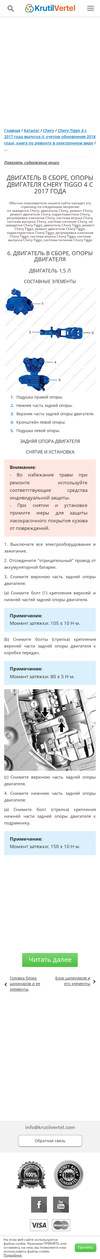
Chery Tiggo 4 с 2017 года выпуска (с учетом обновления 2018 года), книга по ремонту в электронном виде (50, 137)
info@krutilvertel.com (50, 1127)
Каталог (31, 130)
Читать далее (50, 959)
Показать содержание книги (31, 162)
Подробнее (13, 1255)
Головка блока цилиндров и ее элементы (25, 983)
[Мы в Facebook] (39, 1205)
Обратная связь (50, 1140)
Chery (48, 130)
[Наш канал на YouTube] (61, 1205)
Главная (12, 130)
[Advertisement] (50, 70)
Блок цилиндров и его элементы (72, 980)
